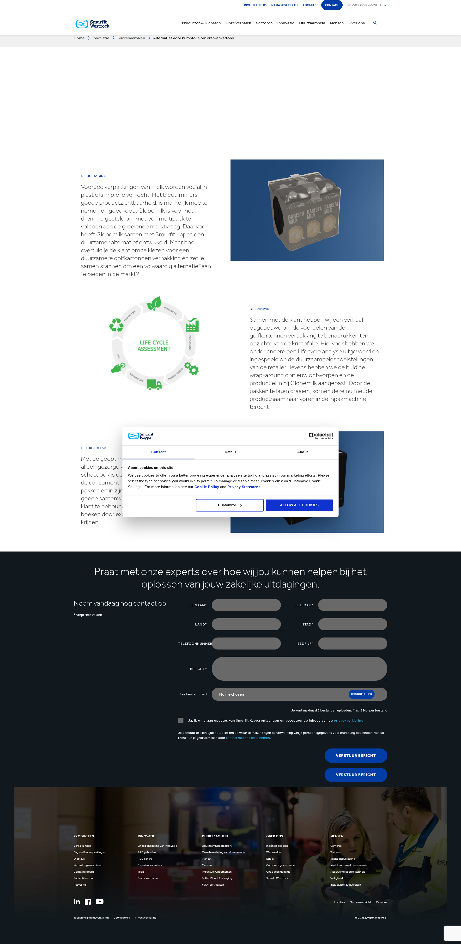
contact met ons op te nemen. (248, 738)
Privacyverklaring (146, 917)
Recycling (80, 884)
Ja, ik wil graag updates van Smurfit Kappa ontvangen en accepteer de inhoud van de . (276, 720)
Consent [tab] (158, 452)
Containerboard (84, 871)
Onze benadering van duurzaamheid (224, 852)
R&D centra (145, 858)
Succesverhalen (148, 878)
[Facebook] (88, 902)
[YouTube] (99, 901)
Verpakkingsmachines (88, 865)
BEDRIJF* (305, 644)
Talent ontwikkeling (342, 858)
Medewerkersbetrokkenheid (347, 871)
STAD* (307, 624)
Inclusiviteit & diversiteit (345, 884)
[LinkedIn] (77, 901)
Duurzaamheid (312, 22)
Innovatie (285, 22)
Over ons (356, 22)
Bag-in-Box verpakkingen (90, 852)
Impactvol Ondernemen (217, 871)
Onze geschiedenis (278, 871)
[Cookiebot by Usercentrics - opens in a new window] (312, 436)
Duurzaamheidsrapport (217, 845)
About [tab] (302, 452)
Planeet (207, 858)
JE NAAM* (198, 605)
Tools (141, 871)
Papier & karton (83, 878)
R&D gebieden (147, 852)
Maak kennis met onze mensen (349, 865)
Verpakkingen (82, 845)
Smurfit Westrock (277, 878)
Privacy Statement (243, 487)
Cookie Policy (206, 487)
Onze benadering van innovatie (157, 845)
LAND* (201, 624)
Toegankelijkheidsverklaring (91, 917)
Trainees (335, 852)
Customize (227, 505)
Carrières (336, 845)
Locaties (309, 5)
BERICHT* (198, 669)
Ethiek (270, 858)
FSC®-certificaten (213, 884)
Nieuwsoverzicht (284, 5)
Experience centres (150, 865)
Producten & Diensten (201, 22)
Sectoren (264, 22)
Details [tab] (231, 452)
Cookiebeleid (122, 917)
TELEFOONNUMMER (195, 644)
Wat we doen (274, 852)
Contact (332, 5)
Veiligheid (336, 878)
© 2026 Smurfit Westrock (371, 917)
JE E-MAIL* (304, 605)
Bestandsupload (193, 694)
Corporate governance (280, 865)
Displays (79, 858)
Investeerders (255, 5)
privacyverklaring (349, 720)
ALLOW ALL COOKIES (299, 505)
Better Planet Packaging (217, 878)
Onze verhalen (238, 22)
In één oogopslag (277, 845)
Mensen (337, 22)
